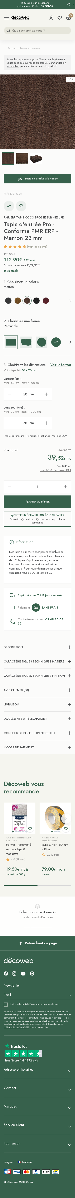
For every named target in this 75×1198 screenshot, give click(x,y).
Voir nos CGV (59, 436)
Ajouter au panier (38, 502)
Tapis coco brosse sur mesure (24, 48)
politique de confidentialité (16, 1027)
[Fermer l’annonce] (73, 4)
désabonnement (11, 1024)
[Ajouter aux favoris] (21, 206)
